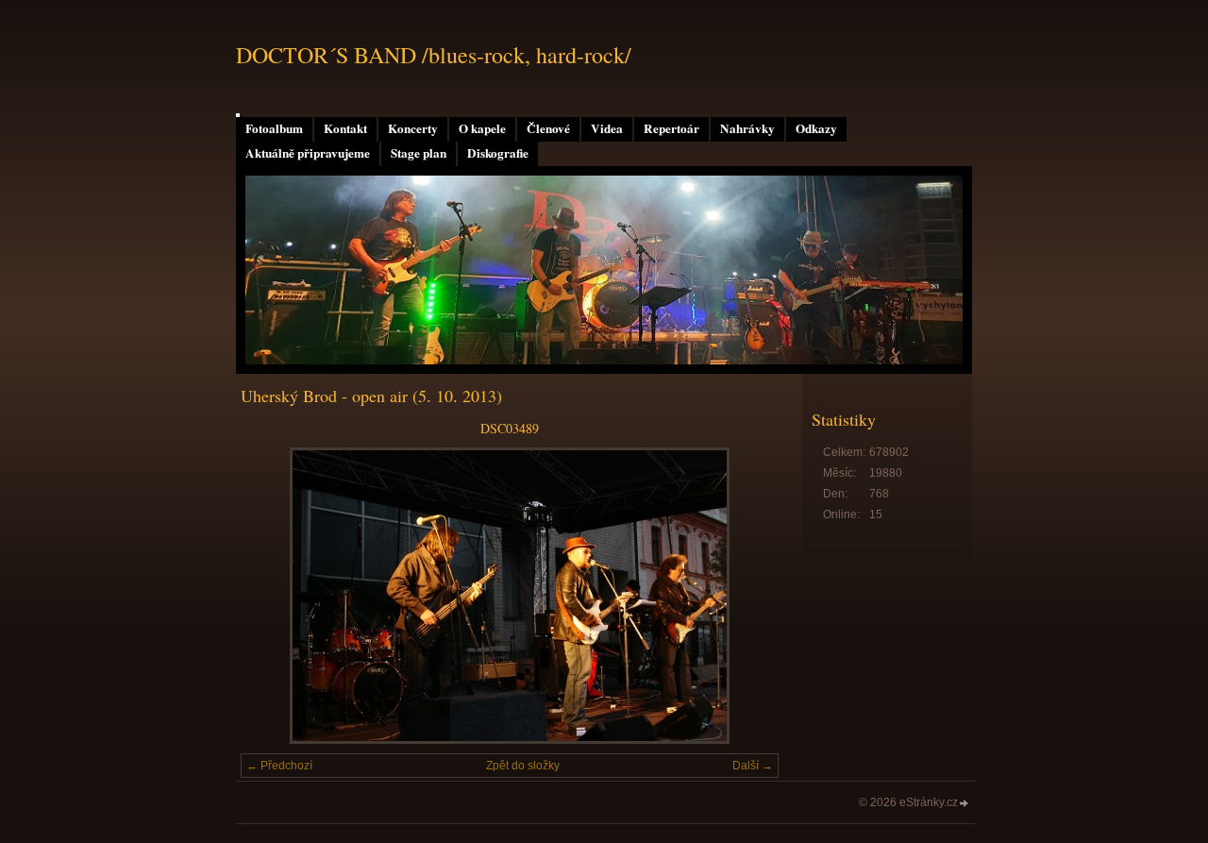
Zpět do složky (523, 765)
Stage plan (418, 152)
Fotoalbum (274, 128)
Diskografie (497, 152)
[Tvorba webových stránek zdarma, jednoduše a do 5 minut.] (964, 804)
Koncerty (413, 128)
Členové (548, 128)
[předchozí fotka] (271, 595)
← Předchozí (279, 765)
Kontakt (345, 128)
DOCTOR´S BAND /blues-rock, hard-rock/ (433, 55)
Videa (607, 128)
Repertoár (671, 128)
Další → (752, 765)
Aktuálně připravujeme (307, 152)
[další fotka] (748, 595)
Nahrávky (747, 128)
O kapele (482, 128)
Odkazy (816, 128)
